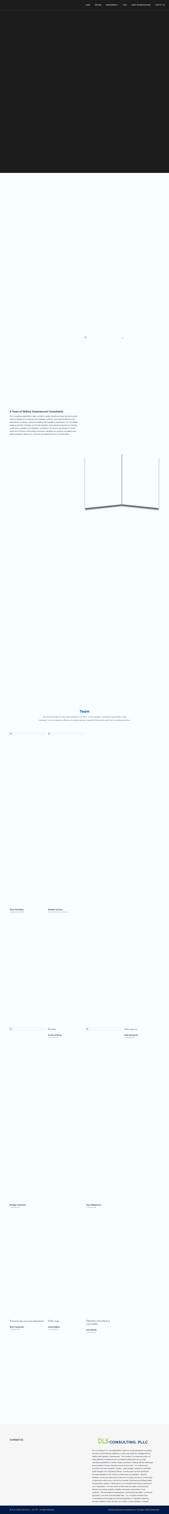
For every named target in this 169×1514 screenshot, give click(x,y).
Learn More (27, 223)
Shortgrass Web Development (148, 1510)
